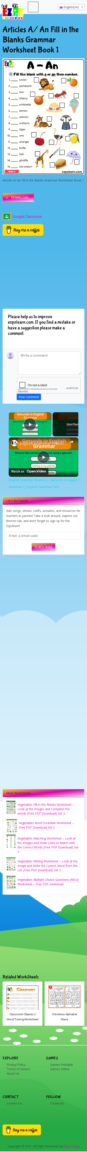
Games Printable (61, 1065)
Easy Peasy (71, 1146)
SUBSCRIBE (43, 547)
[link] (14, 443)
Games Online (59, 1069)
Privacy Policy (16, 1065)
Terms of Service (18, 1069)
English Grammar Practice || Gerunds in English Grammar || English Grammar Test (43, 443)
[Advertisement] (43, 934)
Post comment (29, 397)
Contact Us (14, 1103)
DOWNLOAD (20, 197)
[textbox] (71, 7)
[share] (71, 442)
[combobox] (71, 7)
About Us (13, 1073)
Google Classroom (27, 216)
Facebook (57, 1103)
